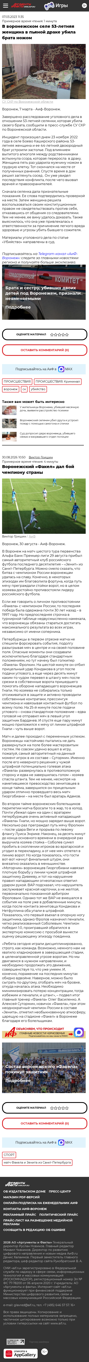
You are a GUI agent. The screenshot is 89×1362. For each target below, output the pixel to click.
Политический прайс (58, 1215)
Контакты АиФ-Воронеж (25, 1209)
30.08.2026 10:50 (13, 457)
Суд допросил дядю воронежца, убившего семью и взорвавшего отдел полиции (47, 435)
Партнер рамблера (39, 1342)
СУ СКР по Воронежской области (27, 102)
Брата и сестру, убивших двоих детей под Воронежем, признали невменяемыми (43, 293)
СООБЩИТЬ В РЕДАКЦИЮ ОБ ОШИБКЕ (34, 1230)
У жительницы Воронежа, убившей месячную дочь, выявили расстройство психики (49, 409)
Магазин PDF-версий (21, 1197)
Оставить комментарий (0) (45, 350)
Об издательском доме (24, 1191)
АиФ (32, 536)
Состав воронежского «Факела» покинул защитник (41, 1069)
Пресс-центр (60, 1191)
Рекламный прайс (19, 1215)
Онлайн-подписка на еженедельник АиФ (40, 1203)
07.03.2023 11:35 (13, 17)
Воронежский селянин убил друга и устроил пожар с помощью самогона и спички (49, 422)
